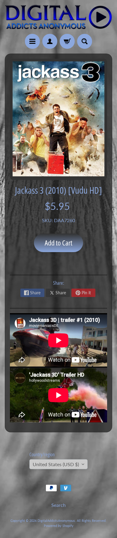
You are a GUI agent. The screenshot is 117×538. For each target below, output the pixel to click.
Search (58, 505)
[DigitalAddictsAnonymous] (58, 17)
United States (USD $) (56, 464)
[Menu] (32, 41)
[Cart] (67, 41)
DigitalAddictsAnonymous (56, 520)
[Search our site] (84, 41)
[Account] (49, 41)
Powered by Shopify (59, 526)
